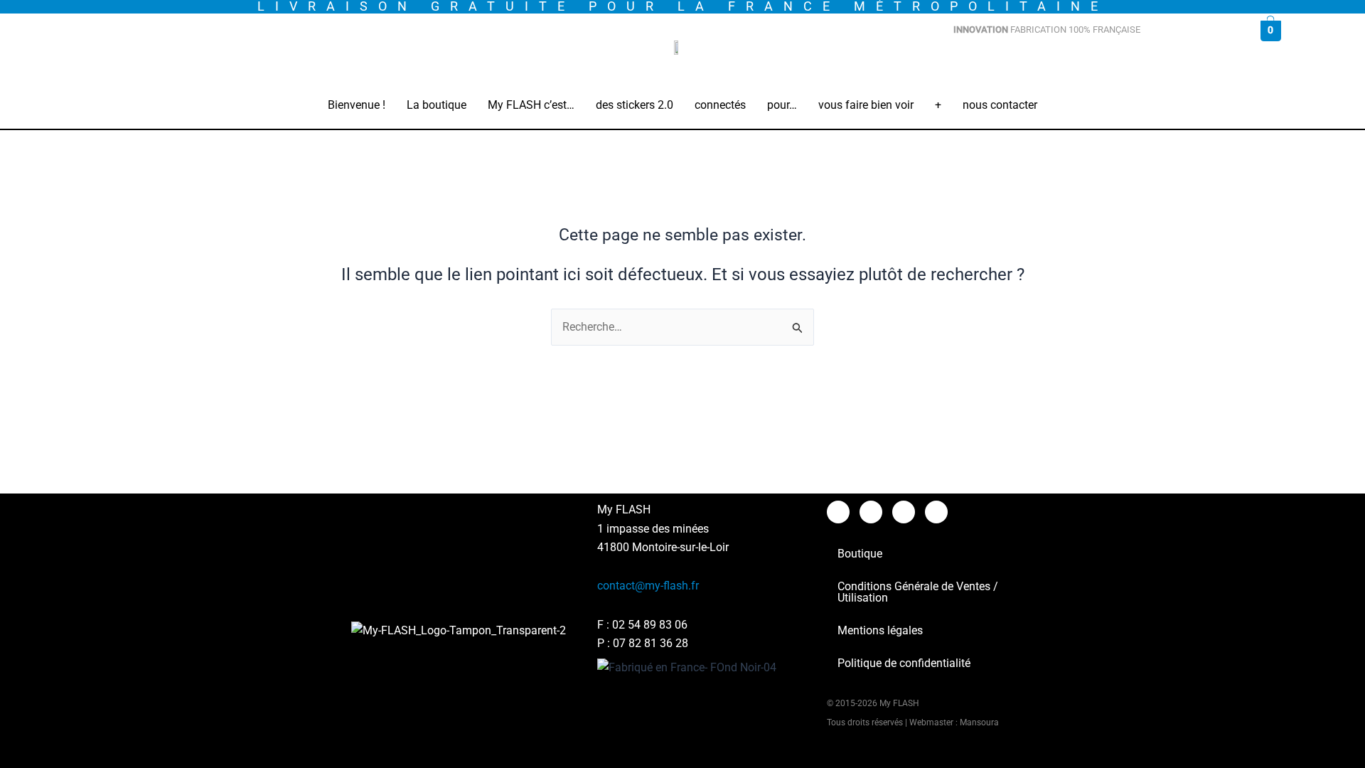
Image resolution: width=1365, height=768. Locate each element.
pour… (782, 105)
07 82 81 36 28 (650, 643)
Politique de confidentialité (903, 663)
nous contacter (1000, 105)
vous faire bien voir (866, 105)
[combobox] (1083, 64)
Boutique (859, 553)
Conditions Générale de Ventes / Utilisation (917, 592)
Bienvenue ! (356, 105)
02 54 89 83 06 (649, 624)
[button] (436, 105)
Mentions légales (880, 630)
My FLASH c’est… (531, 105)
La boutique (436, 105)
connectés (720, 105)
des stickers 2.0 (634, 105)
